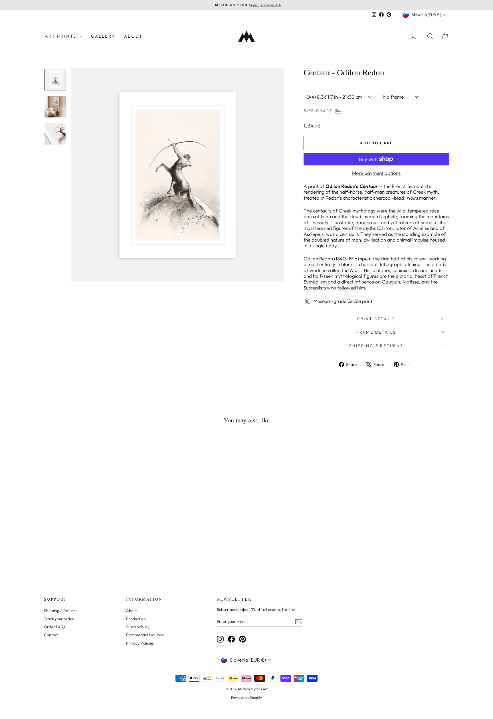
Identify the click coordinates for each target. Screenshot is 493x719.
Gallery (103, 36)
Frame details (376, 332)
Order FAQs (54, 626)
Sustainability (137, 626)
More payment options (376, 173)
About (133, 36)
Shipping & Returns (376, 345)
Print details (376, 318)
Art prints (61, 36)
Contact (51, 634)
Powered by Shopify (246, 697)
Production (136, 618)
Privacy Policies (140, 643)
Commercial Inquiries (145, 634)
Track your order (59, 618)
